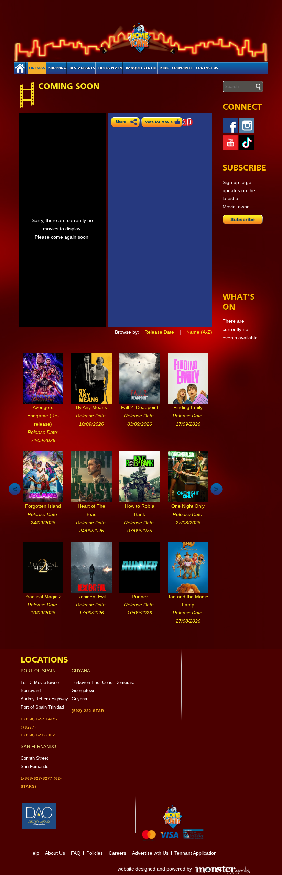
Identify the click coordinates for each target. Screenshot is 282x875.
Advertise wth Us (150, 853)
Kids (164, 68)
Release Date (159, 332)
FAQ (75, 853)
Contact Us (207, 68)
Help (34, 853)
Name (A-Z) (199, 332)
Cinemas (37, 68)
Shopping (57, 68)
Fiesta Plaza (110, 68)
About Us (55, 853)
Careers (117, 853)
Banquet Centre (141, 68)
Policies (94, 853)
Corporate (182, 68)
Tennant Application (195, 853)
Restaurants (82, 68)
